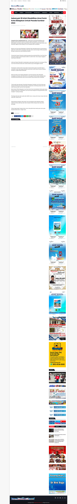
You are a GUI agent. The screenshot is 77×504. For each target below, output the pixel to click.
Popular (51, 426)
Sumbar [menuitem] (21, 12)
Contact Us (20, 0)
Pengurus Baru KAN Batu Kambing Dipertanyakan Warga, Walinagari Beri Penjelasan (59, 441)
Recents (57, 426)
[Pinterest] (25, 116)
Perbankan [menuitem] (44, 12)
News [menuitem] (16, 12)
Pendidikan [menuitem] (56, 12)
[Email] (30, 116)
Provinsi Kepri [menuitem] (28, 12)
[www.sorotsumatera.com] (64, 9)
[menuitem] (12, 12)
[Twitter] (22, 116)
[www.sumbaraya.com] (18, 9)
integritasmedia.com (38, 502)
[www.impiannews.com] (12, 9)
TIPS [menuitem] (62, 12)
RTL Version (25, 0)
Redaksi (29, 0)
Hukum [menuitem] (50, 12)
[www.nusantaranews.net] (41, 9)
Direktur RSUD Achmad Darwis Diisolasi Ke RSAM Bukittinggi (59, 430)
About (15, 0)
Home (12, 0)
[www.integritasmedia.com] (59, 9)
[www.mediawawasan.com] (30, 9)
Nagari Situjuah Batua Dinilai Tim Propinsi (60, 435)
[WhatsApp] (27, 116)
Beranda (12, 15)
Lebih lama (45, 146)
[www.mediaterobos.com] (24, 9)
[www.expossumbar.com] (53, 9)
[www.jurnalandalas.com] (35, 9)
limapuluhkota (17, 15)
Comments (63, 426)
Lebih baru (14, 146)
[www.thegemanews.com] (47, 9)
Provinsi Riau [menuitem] (37, 12)
